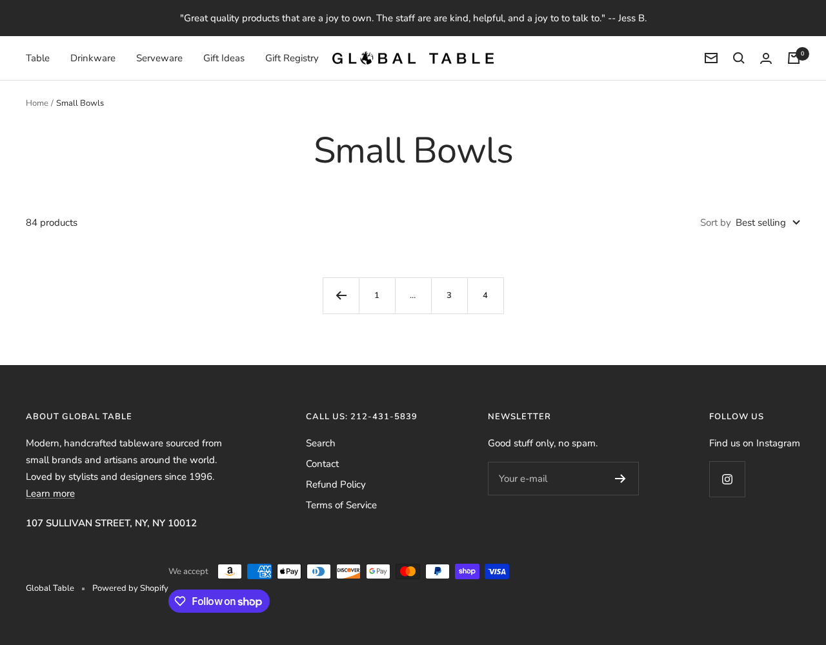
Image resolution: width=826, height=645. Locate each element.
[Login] (766, 58)
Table (38, 58)
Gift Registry (292, 58)
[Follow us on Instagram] (727, 479)
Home (37, 103)
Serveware (159, 58)
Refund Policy (336, 484)
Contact (322, 463)
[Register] (620, 478)
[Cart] (793, 58)
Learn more (50, 493)
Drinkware (93, 58)
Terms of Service (341, 505)
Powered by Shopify (130, 588)
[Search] (739, 58)
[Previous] (341, 295)
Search (321, 443)
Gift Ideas (224, 58)
